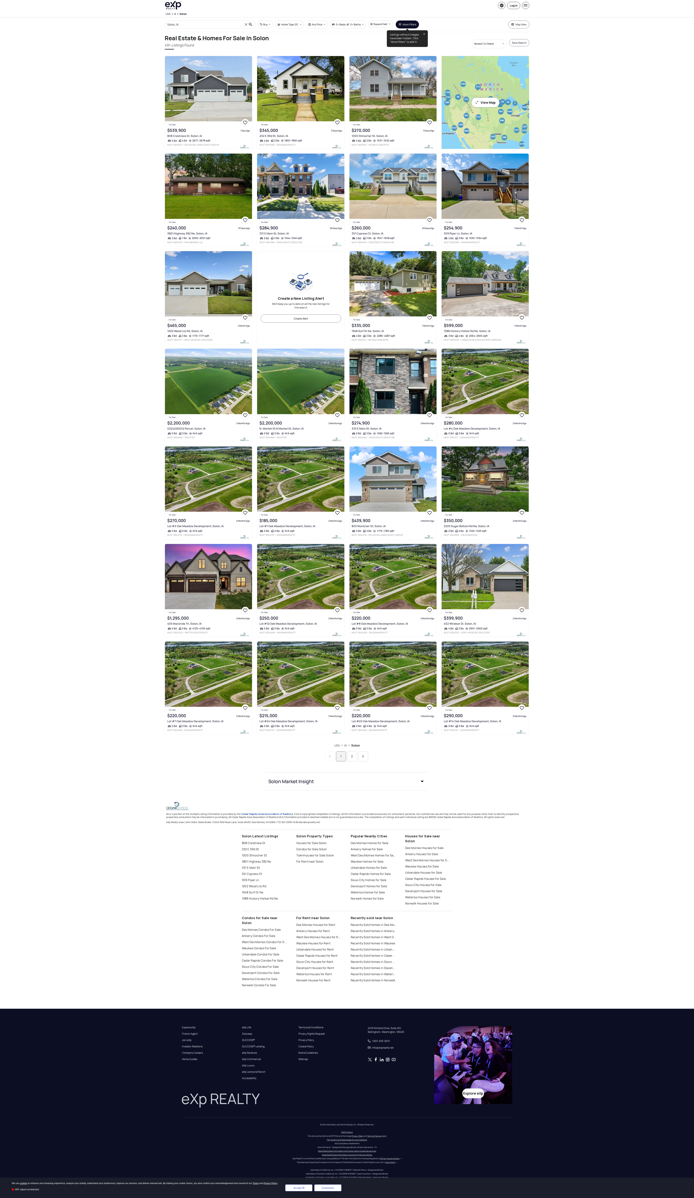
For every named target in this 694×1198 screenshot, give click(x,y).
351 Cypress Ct (252, 874)
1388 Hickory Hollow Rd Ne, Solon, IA (467, 331)
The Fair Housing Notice (390, 1158)
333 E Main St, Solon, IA (367, 428)
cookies (23, 1183)
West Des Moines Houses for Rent (319, 937)
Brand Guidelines (308, 1052)
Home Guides (189, 1059)
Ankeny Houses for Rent (313, 931)
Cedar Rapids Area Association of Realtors (267, 814)
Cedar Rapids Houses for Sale (425, 879)
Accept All (298, 1187)
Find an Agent (190, 1033)
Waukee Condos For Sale (259, 948)
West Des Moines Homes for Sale (373, 855)
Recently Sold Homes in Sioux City (373, 962)
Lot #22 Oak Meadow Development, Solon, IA (381, 721)
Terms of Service (374, 1136)
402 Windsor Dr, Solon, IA (460, 624)
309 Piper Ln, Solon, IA (458, 233)
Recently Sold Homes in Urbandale (373, 949)
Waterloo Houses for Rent (314, 974)
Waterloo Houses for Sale (422, 897)
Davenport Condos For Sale (261, 973)
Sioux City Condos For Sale (260, 967)
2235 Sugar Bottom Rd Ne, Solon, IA (466, 526)
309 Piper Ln (250, 880)
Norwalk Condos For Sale (259, 985)
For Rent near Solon (310, 861)
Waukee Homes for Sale (367, 861)
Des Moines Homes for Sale (369, 843)
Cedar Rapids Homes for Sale (371, 874)
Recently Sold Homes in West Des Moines (373, 937)
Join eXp (186, 1040)
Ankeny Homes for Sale (367, 849)
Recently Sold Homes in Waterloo (373, 974)
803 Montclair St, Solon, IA (369, 526)
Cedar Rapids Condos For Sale (262, 960)
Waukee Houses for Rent (313, 943)
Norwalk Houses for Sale (422, 903)
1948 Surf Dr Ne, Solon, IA (368, 331)
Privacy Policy (306, 1040)
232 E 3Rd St (250, 849)
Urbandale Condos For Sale (260, 954)
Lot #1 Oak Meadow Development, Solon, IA (287, 526)
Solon (355, 745)
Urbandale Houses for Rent (315, 949)
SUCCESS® (248, 1040)
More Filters (409, 24)
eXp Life (246, 1027)
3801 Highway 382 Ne (256, 861)
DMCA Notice (347, 1132)
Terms (256, 1183)
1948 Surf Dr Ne (252, 892)
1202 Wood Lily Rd (254, 886)
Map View (521, 24)
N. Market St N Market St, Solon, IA (281, 428)
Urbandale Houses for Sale (423, 873)
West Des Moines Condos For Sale (264, 942)
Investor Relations (192, 1046)
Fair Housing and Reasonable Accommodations (347, 1140)
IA (345, 745)
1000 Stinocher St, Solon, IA (370, 136)
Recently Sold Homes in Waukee (373, 943)
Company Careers (192, 1052)
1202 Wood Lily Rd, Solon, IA (185, 331)
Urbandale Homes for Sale (369, 868)
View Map (488, 102)
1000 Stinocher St (254, 855)
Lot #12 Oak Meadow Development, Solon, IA (288, 624)
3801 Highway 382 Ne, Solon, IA (187, 233)
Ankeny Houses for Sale (421, 854)
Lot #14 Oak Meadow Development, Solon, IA (472, 721)
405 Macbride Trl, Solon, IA (184, 624)
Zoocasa (247, 1033)
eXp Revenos (249, 1052)
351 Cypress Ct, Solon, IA (367, 233)
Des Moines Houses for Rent (315, 925)
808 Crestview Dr (254, 843)
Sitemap (303, 1059)
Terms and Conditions (310, 1027)
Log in (513, 5)
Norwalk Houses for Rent (313, 980)
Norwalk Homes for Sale (367, 898)
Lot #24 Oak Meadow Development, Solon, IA (288, 721)
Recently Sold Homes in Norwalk (373, 980)
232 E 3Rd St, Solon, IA (273, 136)
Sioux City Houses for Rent (314, 962)
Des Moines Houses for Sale (424, 848)
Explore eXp (188, 1027)
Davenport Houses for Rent (315, 968)
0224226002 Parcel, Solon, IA (186, 428)
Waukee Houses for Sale (422, 866)
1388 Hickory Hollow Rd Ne (260, 898)
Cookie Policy (306, 1046)
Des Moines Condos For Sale (261, 930)
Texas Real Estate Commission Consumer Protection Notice (347, 1155)
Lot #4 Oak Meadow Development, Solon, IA (472, 428)
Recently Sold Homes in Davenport (373, 968)
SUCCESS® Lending (253, 1046)
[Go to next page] (363, 756)
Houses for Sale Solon (311, 843)
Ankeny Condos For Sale (258, 936)
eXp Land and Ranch (253, 1072)
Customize (328, 1187)
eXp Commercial (251, 1059)
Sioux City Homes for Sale (368, 880)
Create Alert (301, 318)
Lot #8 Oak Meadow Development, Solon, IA (380, 624)
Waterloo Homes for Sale (368, 892)
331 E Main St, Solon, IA (274, 233)
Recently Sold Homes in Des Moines (373, 925)
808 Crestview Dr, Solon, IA (184, 136)
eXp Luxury (248, 1065)
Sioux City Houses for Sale (423, 885)
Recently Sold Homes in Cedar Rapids (373, 956)
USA (337, 745)
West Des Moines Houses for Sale (428, 860)
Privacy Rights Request (311, 1033)
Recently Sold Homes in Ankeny (373, 931)
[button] (347, 781)
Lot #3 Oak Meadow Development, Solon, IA (195, 526)
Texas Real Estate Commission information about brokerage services (347, 1151)
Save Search (519, 42)
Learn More (390, 1162)
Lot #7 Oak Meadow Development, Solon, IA (195, 721)
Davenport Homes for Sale (369, 886)
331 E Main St (251, 868)
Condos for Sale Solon (311, 849)
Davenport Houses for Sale (423, 891)
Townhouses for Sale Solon (315, 855)
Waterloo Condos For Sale (260, 979)
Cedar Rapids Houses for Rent (317, 956)
